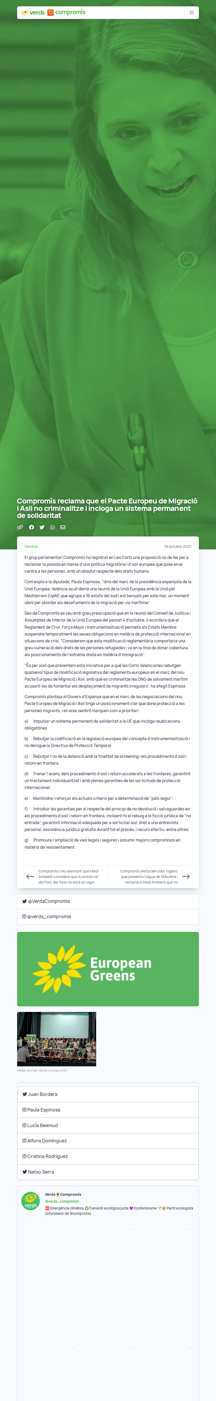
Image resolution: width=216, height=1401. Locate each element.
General (31, 546)
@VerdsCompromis (49, 901)
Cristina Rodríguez (47, 1156)
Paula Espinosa (43, 1110)
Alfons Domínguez (46, 1141)
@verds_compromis (49, 916)
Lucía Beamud (42, 1125)
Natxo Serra (40, 1172)
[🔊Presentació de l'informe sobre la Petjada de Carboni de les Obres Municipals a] (108, 1369)
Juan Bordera (42, 1094)
